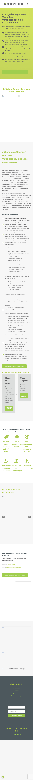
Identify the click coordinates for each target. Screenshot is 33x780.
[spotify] (20, 712)
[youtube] (17, 712)
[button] (3, 495)
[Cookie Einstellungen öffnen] (3, 778)
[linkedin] (12, 712)
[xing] (15, 712)
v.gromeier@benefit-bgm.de (13, 546)
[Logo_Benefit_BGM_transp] (13, 3)
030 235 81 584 (11, 542)
